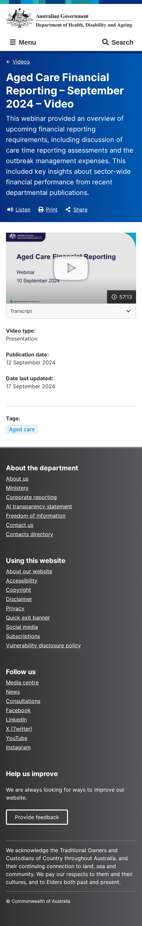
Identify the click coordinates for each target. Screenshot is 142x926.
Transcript (21, 311)
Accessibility (21, 580)
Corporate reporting (31, 497)
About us (17, 478)
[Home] (71, 18)
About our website (29, 571)
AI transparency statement (39, 506)
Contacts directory (29, 534)
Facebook (18, 710)
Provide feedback (37, 817)
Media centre (22, 682)
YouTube (16, 738)
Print (51, 209)
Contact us (19, 525)
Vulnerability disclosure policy (43, 645)
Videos (21, 61)
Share (80, 209)
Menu (26, 42)
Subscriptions (23, 636)
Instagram (18, 747)
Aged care (22, 429)
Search (122, 42)
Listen (23, 209)
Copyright (18, 589)
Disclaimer (19, 599)
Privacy (15, 608)
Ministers (17, 488)
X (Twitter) (19, 728)
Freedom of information (35, 515)
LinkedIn (16, 719)
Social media (22, 627)
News (13, 691)
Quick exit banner (28, 617)
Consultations (23, 701)
